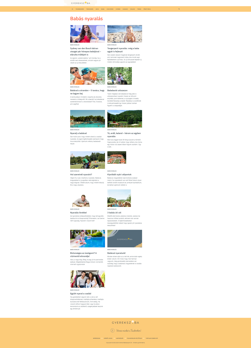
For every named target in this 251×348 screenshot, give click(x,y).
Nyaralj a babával (78, 133)
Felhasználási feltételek (134, 338)
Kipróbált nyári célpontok (119, 174)
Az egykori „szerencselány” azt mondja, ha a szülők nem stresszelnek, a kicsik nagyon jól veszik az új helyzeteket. (85, 60)
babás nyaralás (74, 45)
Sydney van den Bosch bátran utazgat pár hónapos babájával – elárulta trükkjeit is (85, 51)
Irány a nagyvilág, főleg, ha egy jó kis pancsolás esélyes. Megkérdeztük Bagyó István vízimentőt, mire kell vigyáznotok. (86, 262)
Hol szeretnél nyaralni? (81, 174)
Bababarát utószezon (117, 90)
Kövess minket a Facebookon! (128, 330)
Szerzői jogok (108, 338)
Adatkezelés (119, 338)
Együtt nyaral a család (80, 293)
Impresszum (96, 338)
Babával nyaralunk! (116, 253)
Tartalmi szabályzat (152, 338)
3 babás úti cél (114, 212)
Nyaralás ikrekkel (78, 212)
